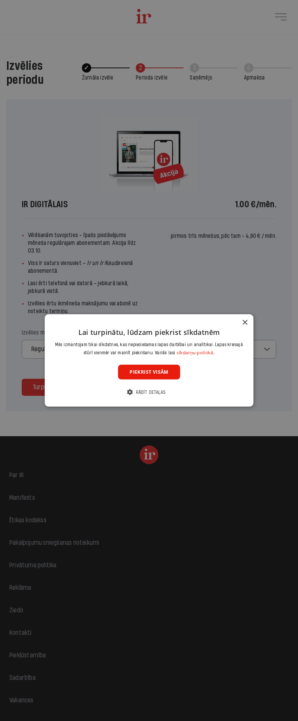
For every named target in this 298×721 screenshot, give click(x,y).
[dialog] (149, 360)
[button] (149, 392)
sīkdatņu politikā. (196, 352)
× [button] (245, 323)
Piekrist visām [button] (149, 372)
